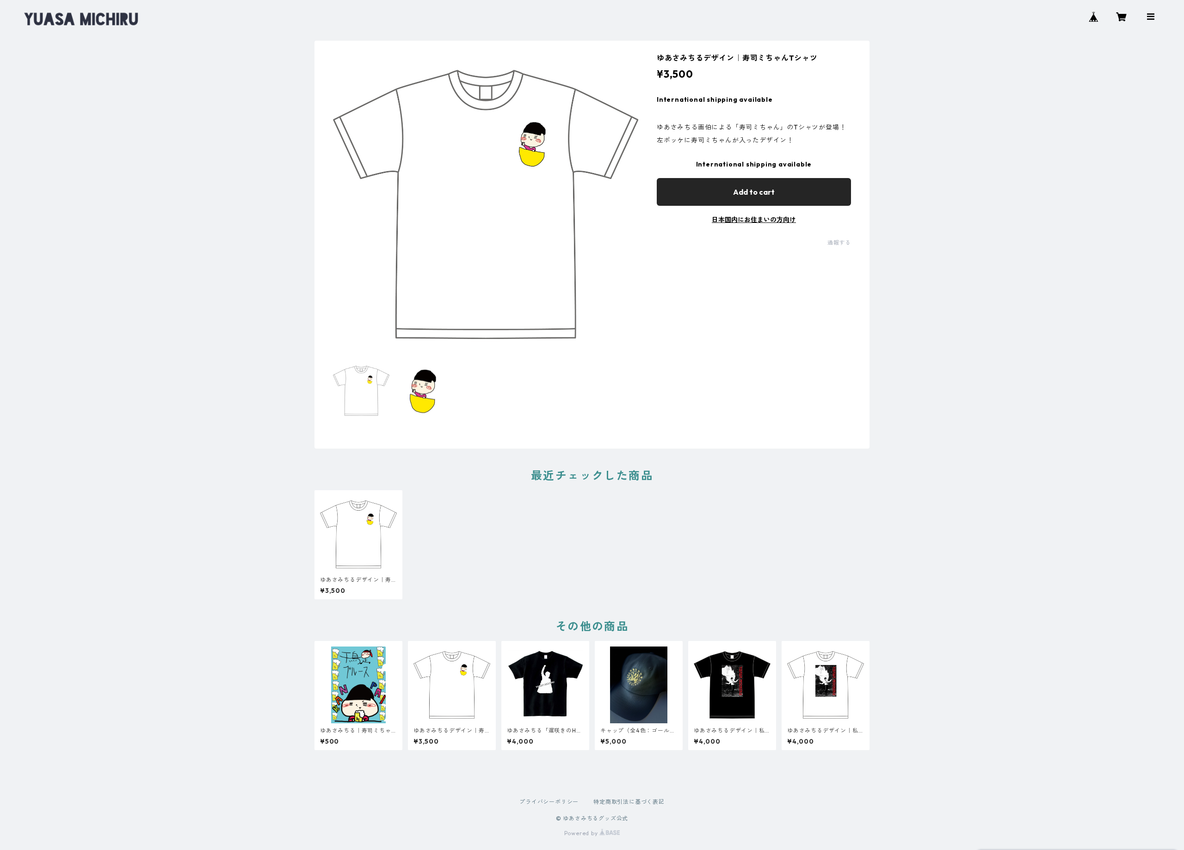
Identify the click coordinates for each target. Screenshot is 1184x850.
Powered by (582, 833)
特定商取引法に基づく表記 (629, 801)
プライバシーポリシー (549, 801)
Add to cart (754, 192)
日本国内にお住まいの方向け (754, 220)
